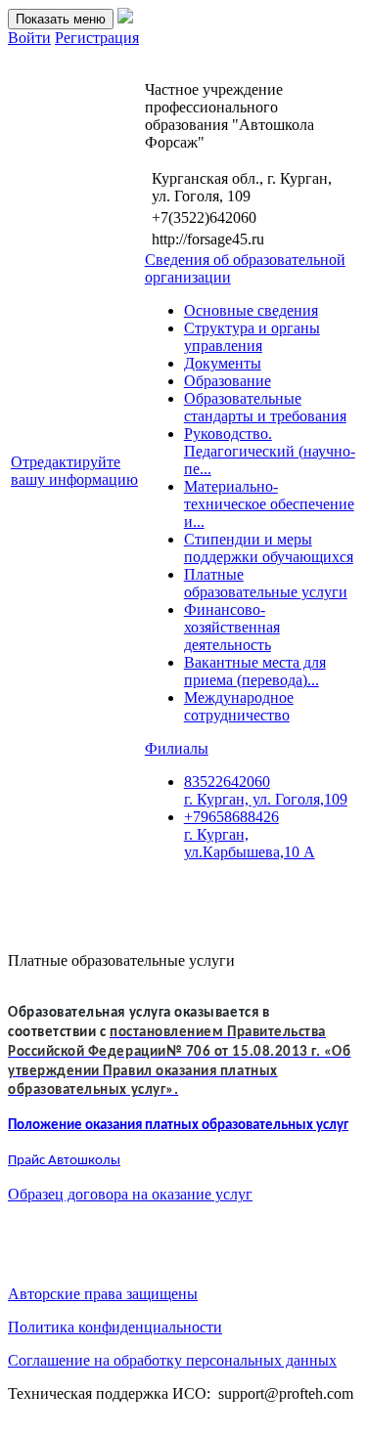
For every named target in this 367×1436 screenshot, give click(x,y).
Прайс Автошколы (64, 1160)
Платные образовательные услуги (265, 583)
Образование (227, 380)
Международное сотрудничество (239, 706)
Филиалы (176, 748)
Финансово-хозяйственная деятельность (232, 627)
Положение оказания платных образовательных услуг (178, 1125)
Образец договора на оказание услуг (130, 1194)
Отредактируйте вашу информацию (74, 471)
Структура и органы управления (252, 337)
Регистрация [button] (97, 37)
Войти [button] (29, 37)
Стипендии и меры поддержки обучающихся (268, 548)
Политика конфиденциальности (115, 1327)
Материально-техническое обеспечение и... (269, 504)
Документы (222, 363)
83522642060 (265, 790)
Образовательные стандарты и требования (265, 407)
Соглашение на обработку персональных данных (172, 1360)
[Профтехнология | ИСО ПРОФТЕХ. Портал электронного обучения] (125, 18)
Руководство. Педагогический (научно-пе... (269, 451)
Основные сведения (251, 310)
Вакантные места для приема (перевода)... (255, 671)
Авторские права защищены (103, 1293)
